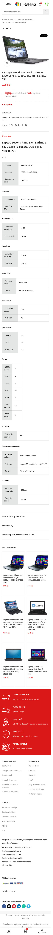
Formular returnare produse (10, 786)
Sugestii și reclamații (10, 791)
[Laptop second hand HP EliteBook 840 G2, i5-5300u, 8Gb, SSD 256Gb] (38, 563)
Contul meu (6, 766)
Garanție (32, 775)
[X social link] (12, 125)
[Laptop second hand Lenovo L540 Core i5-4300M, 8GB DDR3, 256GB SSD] (38, 655)
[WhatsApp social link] (22, 125)
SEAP (31, 780)
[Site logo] (25, 4)
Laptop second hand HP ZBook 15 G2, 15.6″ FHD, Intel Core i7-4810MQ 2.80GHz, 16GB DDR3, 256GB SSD (37, 625)
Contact (32, 770)
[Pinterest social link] (16, 125)
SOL (3, 830)
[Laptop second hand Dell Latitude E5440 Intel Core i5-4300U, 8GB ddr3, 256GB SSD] (13, 655)
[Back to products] (7, 28)
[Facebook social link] (8, 125)
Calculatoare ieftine (36, 789)
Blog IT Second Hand (37, 784)
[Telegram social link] (26, 125)
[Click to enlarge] (7, 63)
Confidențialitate (8, 812)
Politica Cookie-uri (9, 816)
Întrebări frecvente (9, 780)
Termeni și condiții (9, 807)
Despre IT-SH (34, 766)
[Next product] (10, 28)
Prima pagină (7, 19)
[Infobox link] (47, 4)
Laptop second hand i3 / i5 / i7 (14, 22)
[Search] (46, 12)
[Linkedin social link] (19, 125)
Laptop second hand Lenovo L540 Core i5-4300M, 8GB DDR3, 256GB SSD (37, 671)
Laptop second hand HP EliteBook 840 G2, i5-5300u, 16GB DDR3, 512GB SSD (13, 579)
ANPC (4, 826)
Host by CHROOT (9, 891)
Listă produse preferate (11, 770)
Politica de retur (8, 821)
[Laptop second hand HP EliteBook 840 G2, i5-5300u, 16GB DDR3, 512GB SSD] (13, 563)
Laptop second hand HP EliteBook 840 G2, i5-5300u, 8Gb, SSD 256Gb (37, 578)
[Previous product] (3, 28)
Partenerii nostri (35, 794)
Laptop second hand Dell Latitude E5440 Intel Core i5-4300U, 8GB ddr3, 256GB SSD (13, 671)
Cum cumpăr (7, 775)
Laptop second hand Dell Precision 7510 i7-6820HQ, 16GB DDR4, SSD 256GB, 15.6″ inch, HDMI (13, 624)
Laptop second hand (24, 19)
